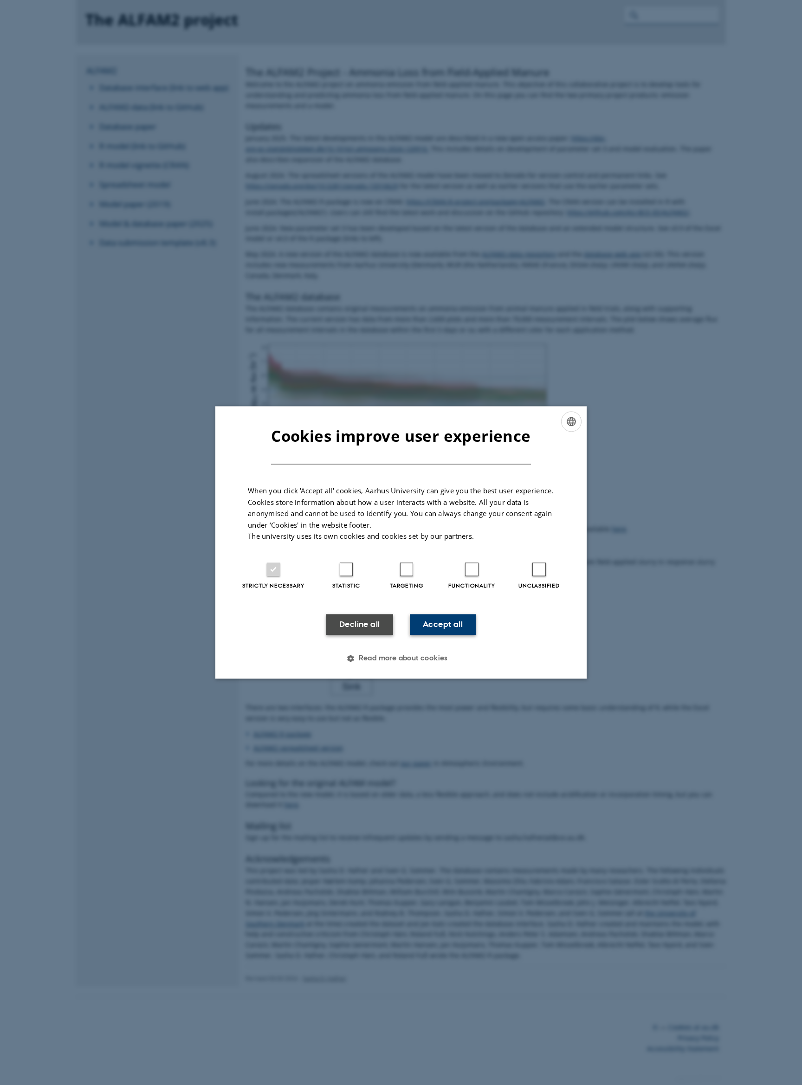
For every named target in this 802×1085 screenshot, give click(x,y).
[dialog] (401, 542)
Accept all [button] (443, 624)
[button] (401, 658)
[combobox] (571, 421)
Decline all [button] (359, 624)
